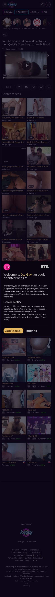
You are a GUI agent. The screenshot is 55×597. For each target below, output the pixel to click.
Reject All (31, 330)
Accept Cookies (13, 330)
